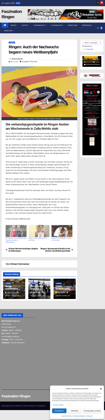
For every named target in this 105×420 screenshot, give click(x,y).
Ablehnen (74, 411)
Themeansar (41, 406)
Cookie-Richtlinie (67, 416)
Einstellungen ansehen (92, 411)
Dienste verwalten (58, 405)
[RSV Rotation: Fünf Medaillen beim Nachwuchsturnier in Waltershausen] (16, 231)
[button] (101, 389)
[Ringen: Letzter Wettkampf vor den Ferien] (39, 231)
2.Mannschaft (57, 25)
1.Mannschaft (39, 25)
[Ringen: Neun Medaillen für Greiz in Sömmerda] (61, 231)
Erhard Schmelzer (17, 59)
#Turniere (33, 61)
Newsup (31, 406)
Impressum (89, 416)
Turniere (11, 42)
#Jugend (25, 61)
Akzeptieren (59, 411)
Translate (89, 49)
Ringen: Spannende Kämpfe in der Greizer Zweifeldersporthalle (55, 250)
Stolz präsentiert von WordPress (12, 406)
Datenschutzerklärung (79, 416)
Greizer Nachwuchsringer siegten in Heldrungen (23, 250)
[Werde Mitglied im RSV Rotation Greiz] (91, 75)
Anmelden (8, 30)
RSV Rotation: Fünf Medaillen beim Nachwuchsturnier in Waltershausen (16, 240)
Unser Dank (73, 25)
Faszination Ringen (16, 396)
